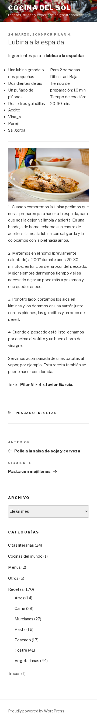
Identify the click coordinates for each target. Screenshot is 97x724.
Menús (14, 567)
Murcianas (24, 619)
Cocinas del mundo (25, 556)
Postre (21, 650)
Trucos (14, 673)
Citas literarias (21, 545)
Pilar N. (63, 34)
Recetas (47, 413)
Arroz (20, 598)
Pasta (20, 629)
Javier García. (59, 384)
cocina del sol (39, 8)
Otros (13, 578)
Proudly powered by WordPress (36, 711)
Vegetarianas (27, 660)
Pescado (26, 413)
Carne (20, 608)
